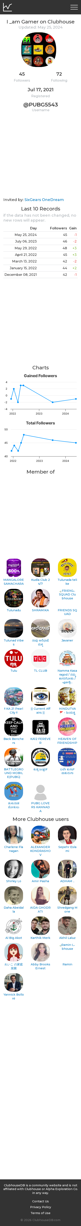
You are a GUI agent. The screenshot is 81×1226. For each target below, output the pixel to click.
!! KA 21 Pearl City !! (13, 710)
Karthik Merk (40, 938)
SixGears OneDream (44, 200)
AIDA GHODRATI (40, 909)
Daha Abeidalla (14, 909)
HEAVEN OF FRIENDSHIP (67, 741)
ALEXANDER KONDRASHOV (40, 850)
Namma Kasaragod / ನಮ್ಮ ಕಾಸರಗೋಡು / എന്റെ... (67, 676)
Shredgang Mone (67, 909)
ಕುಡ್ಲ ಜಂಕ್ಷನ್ (40, 769)
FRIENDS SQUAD (67, 612)
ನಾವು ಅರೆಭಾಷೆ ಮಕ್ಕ (40, 642)
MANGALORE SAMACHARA (13, 582)
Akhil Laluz (67, 938)
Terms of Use (40, 1213)
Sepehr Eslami (67, 849)
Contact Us (40, 1201)
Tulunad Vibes (14, 642)
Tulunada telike (67, 582)
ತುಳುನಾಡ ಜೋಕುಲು (13, 805)
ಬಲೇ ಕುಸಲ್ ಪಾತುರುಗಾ (67, 771)
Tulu (13, 671)
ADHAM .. (67, 881)
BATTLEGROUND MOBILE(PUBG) (13, 773)
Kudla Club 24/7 (40, 582)
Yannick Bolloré (14, 996)
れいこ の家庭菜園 (14, 966)
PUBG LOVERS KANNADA (40, 807)
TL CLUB (40, 671)
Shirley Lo (13, 881)
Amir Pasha (40, 881)
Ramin (67, 964)
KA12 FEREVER (40, 741)
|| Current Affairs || (40, 710)
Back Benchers (14, 741)
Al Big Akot (13, 938)
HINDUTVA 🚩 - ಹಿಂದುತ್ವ (67, 710)
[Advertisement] (40, 157)
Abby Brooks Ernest (40, 966)
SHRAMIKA (40, 610)
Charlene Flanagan (13, 849)
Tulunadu (14, 610)
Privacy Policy (40, 1207)
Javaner (67, 640)
